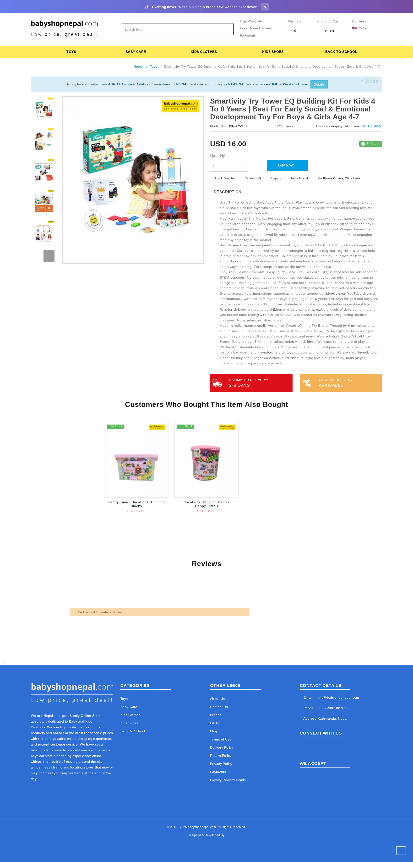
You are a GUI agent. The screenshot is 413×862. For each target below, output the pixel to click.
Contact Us (219, 707)
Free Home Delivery (256, 28)
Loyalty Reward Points (228, 780)
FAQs (214, 723)
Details (319, 84)
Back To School (341, 52)
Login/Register (251, 21)
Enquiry (275, 178)
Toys (71, 52)
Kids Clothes (204, 52)
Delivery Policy (222, 747)
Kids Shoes (272, 52)
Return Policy (220, 755)
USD (360, 28)
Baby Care (135, 52)
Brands (216, 715)
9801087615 (371, 126)
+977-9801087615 (333, 708)
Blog (213, 731)
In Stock (373, 143)
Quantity (217, 156)
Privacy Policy (221, 764)
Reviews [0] (252, 178)
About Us (217, 699)
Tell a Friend (299, 178)
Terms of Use (220, 739)
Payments (248, 35)
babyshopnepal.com (202, 827)
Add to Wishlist (224, 178)
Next (48, 256)
